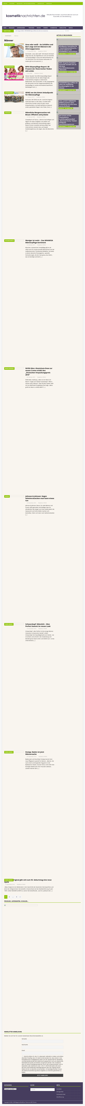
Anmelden (59, 1089)
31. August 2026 (71, 53)
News (4, 28)
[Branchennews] (14, 50)
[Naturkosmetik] (14, 301)
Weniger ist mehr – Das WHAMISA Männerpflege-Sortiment (39, 241)
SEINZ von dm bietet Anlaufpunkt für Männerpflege (39, 93)
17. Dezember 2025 (31, 51)
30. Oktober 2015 (31, 377)
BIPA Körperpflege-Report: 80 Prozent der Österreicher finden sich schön (38, 69)
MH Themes (34, 1102)
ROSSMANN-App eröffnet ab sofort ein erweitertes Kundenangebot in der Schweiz (68, 85)
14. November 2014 (31, 628)
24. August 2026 (71, 126)
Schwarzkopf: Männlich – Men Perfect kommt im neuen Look (37, 625)
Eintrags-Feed (60, 1091)
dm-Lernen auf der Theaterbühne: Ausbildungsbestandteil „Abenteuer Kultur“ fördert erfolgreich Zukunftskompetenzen (68, 120)
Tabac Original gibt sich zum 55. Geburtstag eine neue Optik (28, 881)
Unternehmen (21, 28)
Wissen (39, 28)
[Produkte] (14, 173)
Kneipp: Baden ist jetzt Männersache (34, 753)
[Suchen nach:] (72, 31)
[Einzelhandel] (14, 685)
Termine (45, 28)
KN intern (12, 3)
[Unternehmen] (14, 97)
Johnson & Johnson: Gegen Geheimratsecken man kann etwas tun (39, 498)
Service (71, 28)
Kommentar (53, 28)
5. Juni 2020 (29, 73)
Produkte (11, 28)
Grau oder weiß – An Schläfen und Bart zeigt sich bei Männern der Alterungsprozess (39, 46)
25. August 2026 (68, 108)
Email (23, 1050)
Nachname (25, 1044)
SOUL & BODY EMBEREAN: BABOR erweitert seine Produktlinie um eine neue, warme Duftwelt (68, 103)
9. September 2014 (10, 884)
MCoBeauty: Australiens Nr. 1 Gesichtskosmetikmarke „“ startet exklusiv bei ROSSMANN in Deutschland (68, 48)
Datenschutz (41, 3)
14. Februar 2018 (31, 117)
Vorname (24, 1039)
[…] (42, 61)
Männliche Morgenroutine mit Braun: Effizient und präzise (37, 113)
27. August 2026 (72, 72)
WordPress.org (60, 1097)
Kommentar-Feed (61, 1094)
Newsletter (63, 28)
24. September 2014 (31, 756)
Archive (5, 3)
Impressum (49, 3)
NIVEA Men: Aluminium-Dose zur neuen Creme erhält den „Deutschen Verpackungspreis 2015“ (38, 371)
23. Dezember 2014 (31, 503)
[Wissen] (14, 557)
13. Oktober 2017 (31, 245)
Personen (31, 28)
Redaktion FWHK (42, 51)
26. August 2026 (71, 90)
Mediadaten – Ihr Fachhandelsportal (26, 3)
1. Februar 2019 (30, 97)
